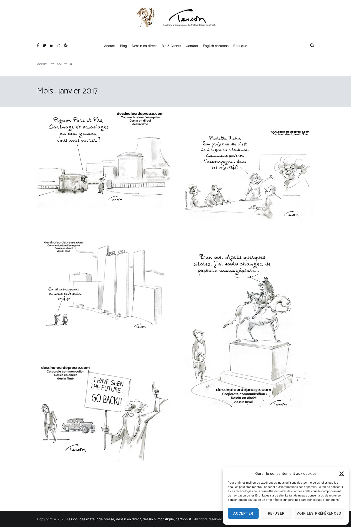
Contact (192, 46)
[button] (341, 473)
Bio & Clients (171, 46)
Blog (123, 46)
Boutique (240, 46)
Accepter (243, 513)
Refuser (276, 513)
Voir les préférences (319, 513)
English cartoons (216, 46)
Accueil (109, 46)
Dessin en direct (144, 46)
